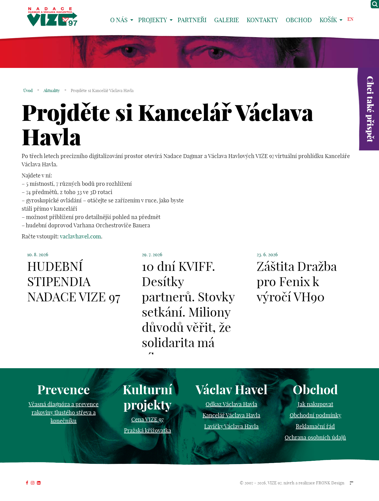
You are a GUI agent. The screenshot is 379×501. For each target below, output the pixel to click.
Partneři (192, 20)
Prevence (63, 390)
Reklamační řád (315, 426)
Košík (328, 20)
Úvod (28, 90)
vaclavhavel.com (80, 236)
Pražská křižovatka (147, 430)
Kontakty (262, 20)
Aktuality (52, 90)
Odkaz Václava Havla (231, 404)
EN (350, 19)
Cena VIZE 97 (147, 419)
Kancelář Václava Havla (231, 415)
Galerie (226, 20)
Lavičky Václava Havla (231, 426)
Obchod (299, 20)
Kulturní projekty (147, 397)
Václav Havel (231, 390)
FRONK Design (330, 482)
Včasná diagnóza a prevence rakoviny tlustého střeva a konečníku (63, 412)
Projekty (152, 20)
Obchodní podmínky (315, 415)
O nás (119, 20)
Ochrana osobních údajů (315, 437)
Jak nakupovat (315, 404)
